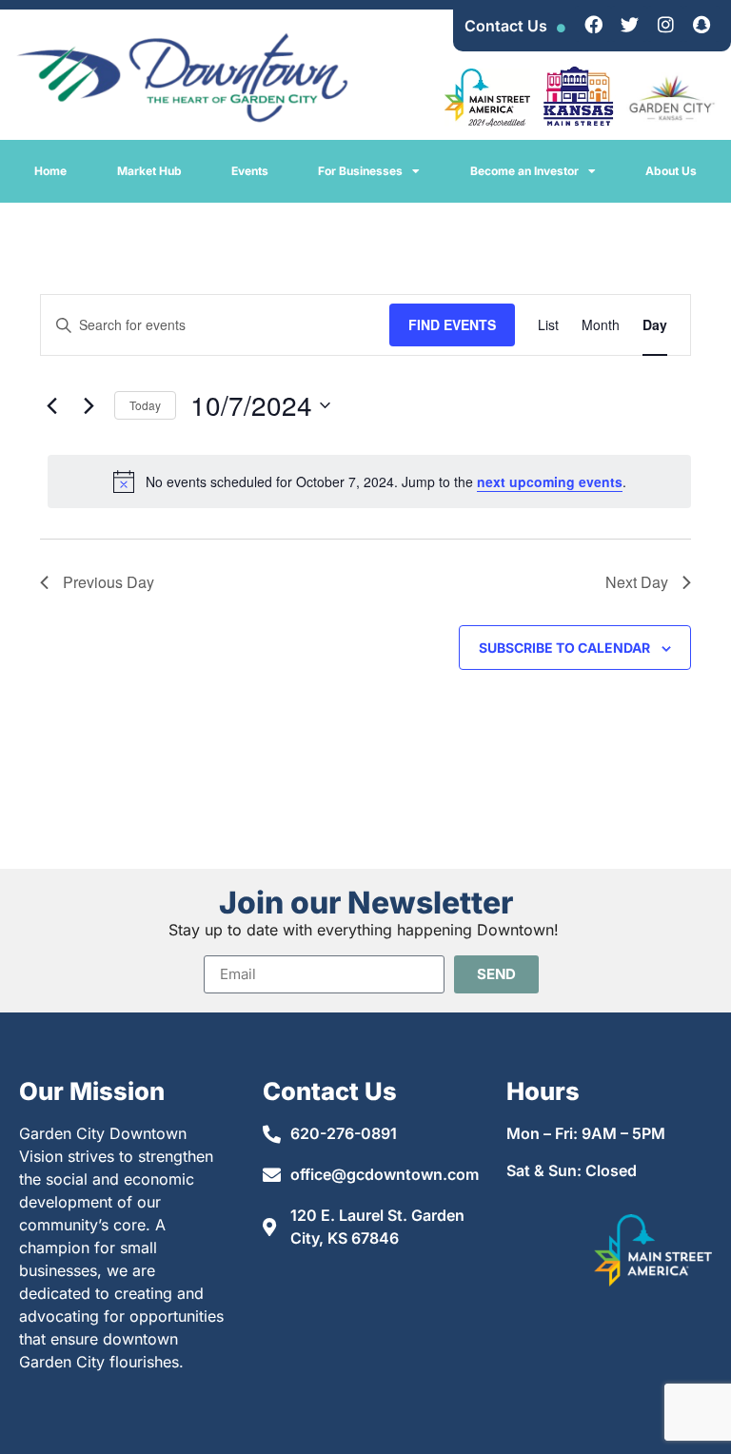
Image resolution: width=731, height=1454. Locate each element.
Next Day (636, 582)
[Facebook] (593, 24)
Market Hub (149, 171)
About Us (671, 171)
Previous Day (108, 582)
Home (50, 171)
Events (249, 171)
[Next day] (88, 405)
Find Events (452, 324)
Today (145, 405)
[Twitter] (629, 24)
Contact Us (505, 25)
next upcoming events (549, 481)
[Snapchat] (701, 24)
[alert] (369, 481)
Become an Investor (524, 171)
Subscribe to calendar (564, 647)
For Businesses (360, 171)
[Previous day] (51, 405)
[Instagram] (665, 24)
